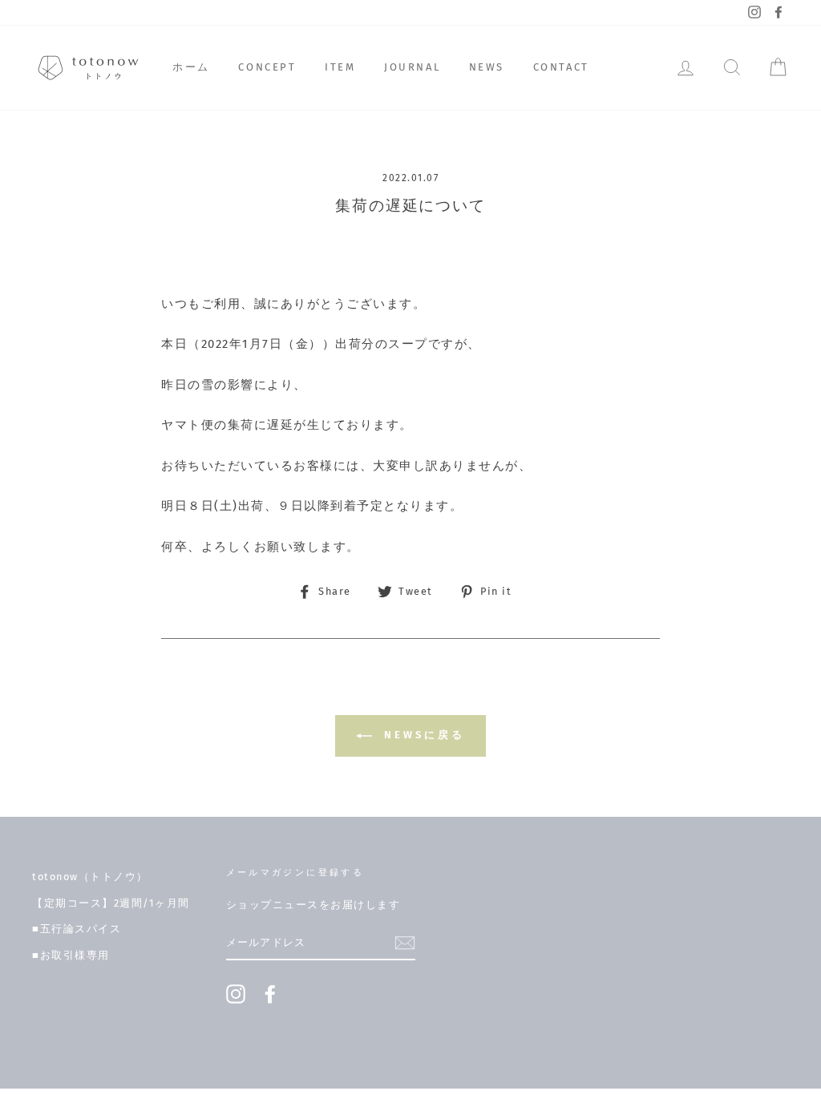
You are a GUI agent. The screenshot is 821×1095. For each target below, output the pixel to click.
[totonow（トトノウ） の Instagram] (235, 994)
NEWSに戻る (421, 735)
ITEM (340, 67)
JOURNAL (412, 67)
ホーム (191, 67)
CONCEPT (267, 67)
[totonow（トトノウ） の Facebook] (270, 994)
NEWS (486, 67)
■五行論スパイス (76, 929)
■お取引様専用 (71, 955)
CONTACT (561, 67)
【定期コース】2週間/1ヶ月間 (111, 903)
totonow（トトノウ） (90, 877)
